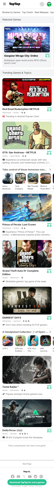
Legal (24, 486)
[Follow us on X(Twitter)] (24, 477)
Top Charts (27, 12)
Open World (15, 156)
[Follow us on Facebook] (13, 477)
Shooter (13, 433)
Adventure (6, 112)
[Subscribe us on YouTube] (30, 477)
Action (16, 112)
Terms (31, 486)
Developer (16, 486)
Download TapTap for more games (27, 482)
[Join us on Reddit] (35, 477)
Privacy (38, 486)
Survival (17, 321)
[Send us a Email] (41, 477)
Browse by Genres (11, 12)
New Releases (41, 12)
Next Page (27, 464)
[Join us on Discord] (18, 477)
